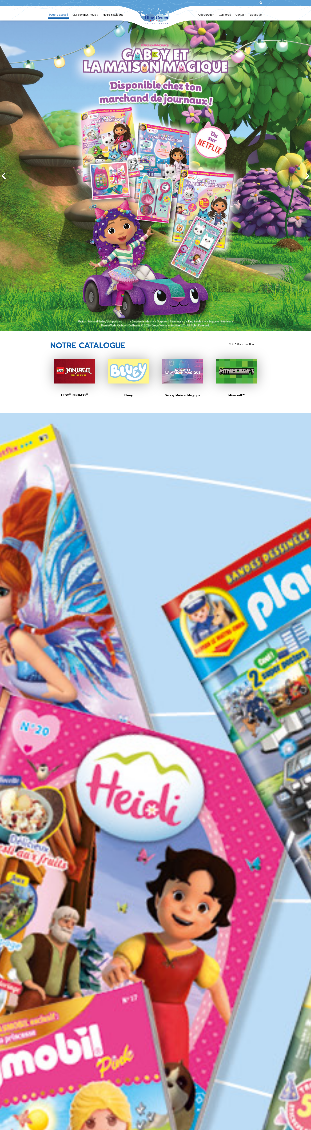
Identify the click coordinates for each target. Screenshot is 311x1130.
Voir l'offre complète (241, 344)
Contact (240, 15)
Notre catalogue (113, 15)
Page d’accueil (58, 15)
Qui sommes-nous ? (85, 15)
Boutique (256, 15)
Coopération (206, 15)
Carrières (225, 15)
